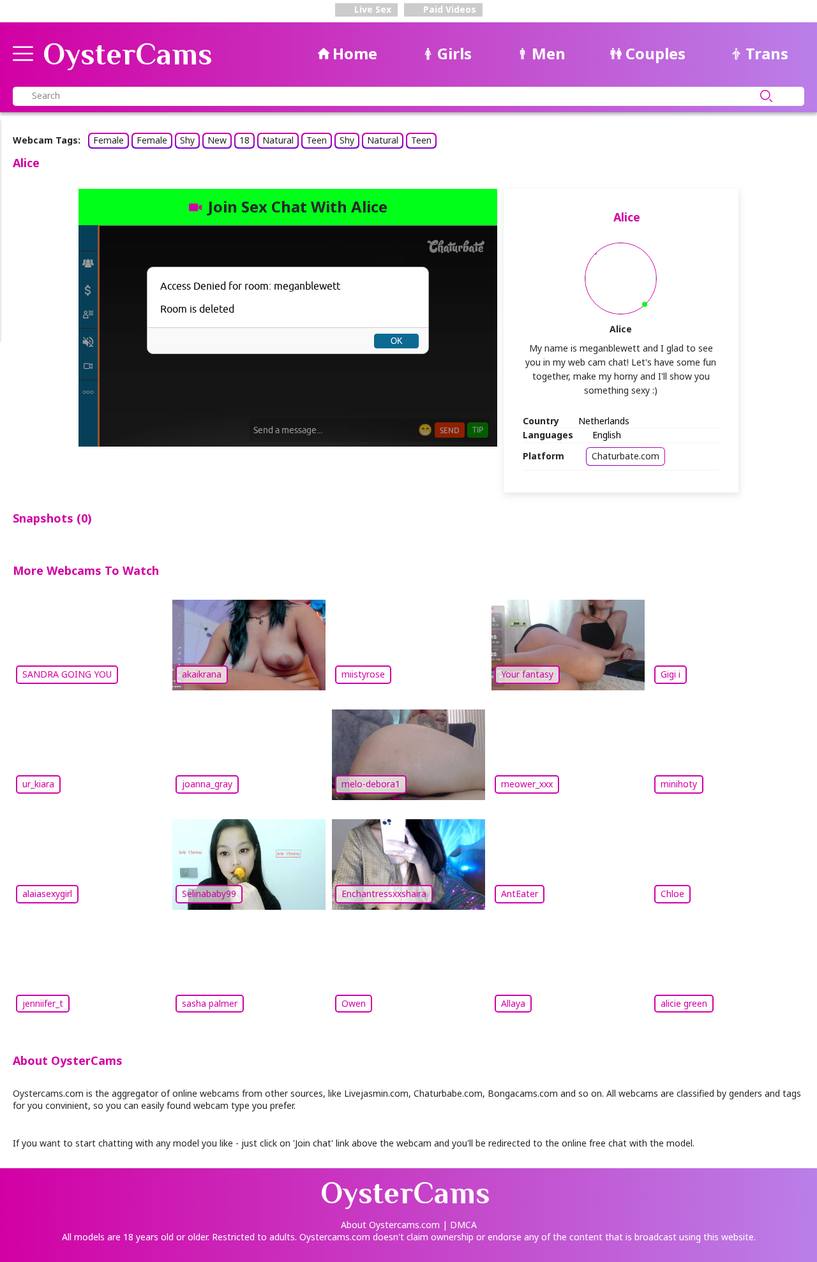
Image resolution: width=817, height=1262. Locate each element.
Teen (316, 140)
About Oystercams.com (390, 1225)
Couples (656, 53)
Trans (767, 53)
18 (244, 140)
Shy (187, 140)
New (217, 140)
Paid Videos (448, 9)
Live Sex (371, 9)
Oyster (128, 54)
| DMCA (459, 1225)
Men (549, 53)
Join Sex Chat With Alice (297, 206)
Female (108, 140)
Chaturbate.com (625, 456)
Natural (278, 140)
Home (355, 53)
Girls (454, 53)
